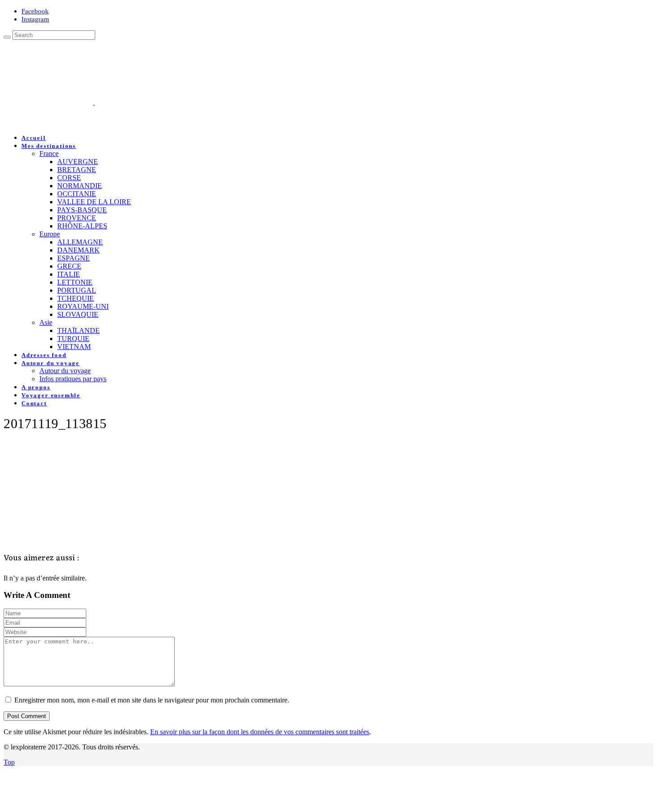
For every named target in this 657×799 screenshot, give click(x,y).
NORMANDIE (79, 185)
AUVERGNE (77, 161)
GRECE (69, 266)
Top (9, 762)
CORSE (69, 177)
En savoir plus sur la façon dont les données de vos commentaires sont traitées (259, 732)
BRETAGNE (76, 169)
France (49, 153)
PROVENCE (76, 218)
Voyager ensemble (50, 395)
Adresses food (44, 355)
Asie (45, 322)
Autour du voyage (50, 363)
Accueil (33, 138)
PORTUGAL (76, 290)
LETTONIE (75, 282)
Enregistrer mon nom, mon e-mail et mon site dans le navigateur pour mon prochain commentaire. (151, 700)
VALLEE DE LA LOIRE (94, 202)
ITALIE (68, 274)
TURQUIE (73, 338)
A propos (36, 387)
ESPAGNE (73, 258)
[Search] (7, 37)
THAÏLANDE (78, 330)
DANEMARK (78, 250)
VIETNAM (74, 346)
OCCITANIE (76, 194)
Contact (34, 403)
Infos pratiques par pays (72, 379)
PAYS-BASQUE (82, 210)
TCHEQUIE (75, 298)
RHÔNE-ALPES (82, 226)
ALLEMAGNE (80, 242)
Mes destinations (48, 146)
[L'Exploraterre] (139, 102)
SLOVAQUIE (77, 314)
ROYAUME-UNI (83, 306)
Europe (49, 234)
